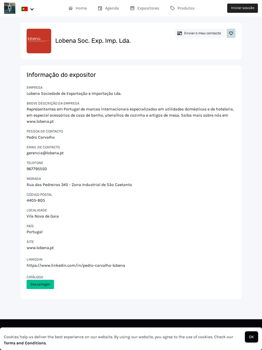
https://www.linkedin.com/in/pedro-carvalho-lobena (76, 265)
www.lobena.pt (40, 247)
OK (251, 336)
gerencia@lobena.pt (45, 152)
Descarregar (40, 284)
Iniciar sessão (242, 8)
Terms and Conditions (25, 343)
